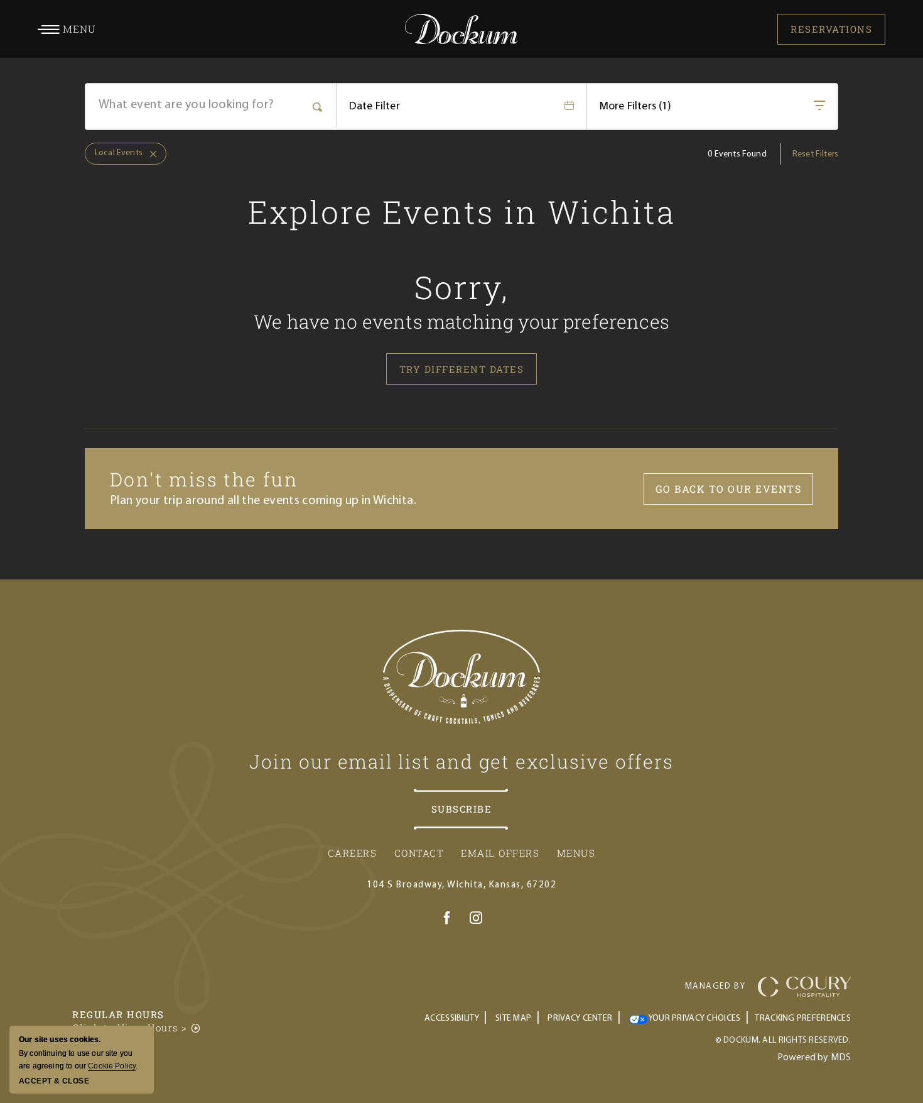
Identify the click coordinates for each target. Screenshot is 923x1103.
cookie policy (112, 1066)
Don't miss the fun (204, 479)
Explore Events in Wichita (462, 212)
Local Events (114, 150)
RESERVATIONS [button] (831, 29)
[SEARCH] (318, 106)
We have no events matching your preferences (461, 321)
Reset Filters (815, 154)
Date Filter (374, 106)
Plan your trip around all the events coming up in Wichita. (263, 501)
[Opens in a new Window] (447, 920)
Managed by (715, 986)
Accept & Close (54, 1081)
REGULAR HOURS (118, 1014)
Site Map (513, 1018)
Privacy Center (580, 1018)
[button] (67, 29)
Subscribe (461, 809)
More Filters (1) (636, 106)
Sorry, (461, 287)
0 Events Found (737, 154)
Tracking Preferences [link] (803, 1018)
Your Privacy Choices (694, 1018)
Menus (576, 853)
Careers (352, 853)
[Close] (149, 154)
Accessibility (451, 1018)
